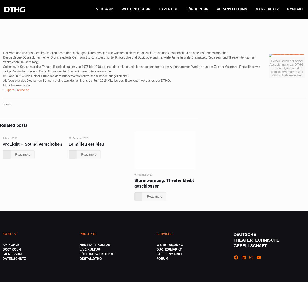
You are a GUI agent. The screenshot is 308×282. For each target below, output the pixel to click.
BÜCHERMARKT (169, 249)
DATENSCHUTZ (15, 258)
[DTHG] (14, 9)
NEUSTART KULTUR (95, 245)
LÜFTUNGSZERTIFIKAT (97, 254)
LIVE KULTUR (90, 249)
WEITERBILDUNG (170, 245)
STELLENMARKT (169, 254)
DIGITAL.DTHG (91, 258)
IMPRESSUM (12, 254)
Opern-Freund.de (17, 90)
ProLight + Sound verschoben (32, 144)
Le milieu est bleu (86, 144)
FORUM (162, 258)
